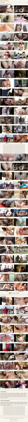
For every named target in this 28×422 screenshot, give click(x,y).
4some (7, 396)
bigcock (9, 403)
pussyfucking (10, 402)
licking (7, 402)
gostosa (16, 402)
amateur (14, 393)
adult (3, 396)
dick (16, 396)
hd (23, 403)
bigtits (4, 402)
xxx (20, 393)
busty (19, 396)
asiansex (2, 402)
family (5, 393)
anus (9, 396)
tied (26, 402)
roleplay (22, 402)
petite (21, 403)
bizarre (24, 402)
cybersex (21, 396)
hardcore (19, 402)
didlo (1, 397)
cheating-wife (18, 403)
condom (6, 397)
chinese (8, 393)
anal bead (11, 393)
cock (22, 393)
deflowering (17, 393)
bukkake (14, 396)
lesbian (6, 403)
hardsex (15, 403)
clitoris (3, 397)
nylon (12, 396)
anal (1, 393)
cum (5, 396)
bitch (13, 402)
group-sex (11, 403)
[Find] (27, 2)
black (3, 403)
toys (1, 396)
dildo (24, 396)
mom (3, 393)
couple (25, 403)
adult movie (25, 393)
